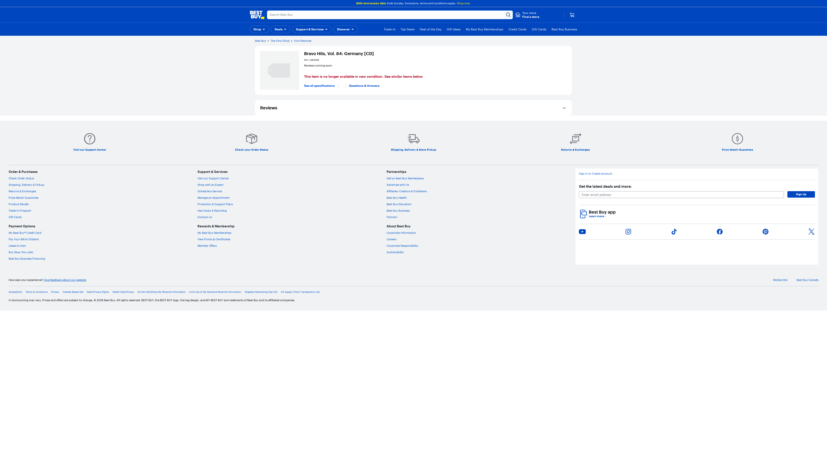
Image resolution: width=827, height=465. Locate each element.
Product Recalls (19, 204)
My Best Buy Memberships (214, 232)
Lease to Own (17, 245)
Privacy (55, 292)
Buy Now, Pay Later (21, 252)
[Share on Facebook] (719, 231)
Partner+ (392, 217)
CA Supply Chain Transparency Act (300, 292)
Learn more (597, 216)
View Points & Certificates (213, 239)
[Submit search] (508, 15)
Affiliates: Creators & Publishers (407, 191)
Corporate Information (401, 232)
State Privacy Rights (98, 292)
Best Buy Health (397, 197)
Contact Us (204, 217)
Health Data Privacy (123, 292)
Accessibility (15, 292)
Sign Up (801, 194)
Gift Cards (15, 217)
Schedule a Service (209, 191)
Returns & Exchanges (22, 191)
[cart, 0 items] (572, 14)
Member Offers (207, 245)
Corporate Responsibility (402, 245)
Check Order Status (21, 178)
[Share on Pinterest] (765, 231)
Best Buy (260, 40)
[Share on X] (811, 231)
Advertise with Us (398, 184)
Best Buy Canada (807, 280)
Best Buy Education (399, 204)
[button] (527, 15)
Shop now (463, 3)
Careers (391, 239)
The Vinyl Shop (280, 40)
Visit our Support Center (213, 178)
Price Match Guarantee (23, 197)
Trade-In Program (20, 210)
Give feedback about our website (65, 280)
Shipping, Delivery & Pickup (26, 184)
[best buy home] (257, 15)
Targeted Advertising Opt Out (261, 292)
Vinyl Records (302, 40)
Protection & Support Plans (215, 204)
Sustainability (395, 252)
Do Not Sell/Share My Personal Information (162, 292)
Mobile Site (780, 280)
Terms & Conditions (37, 292)
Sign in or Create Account (595, 173)
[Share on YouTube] (582, 231)
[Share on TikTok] (674, 231)
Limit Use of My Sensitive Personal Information (215, 292)
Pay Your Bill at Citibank (24, 239)
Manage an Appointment (213, 197)
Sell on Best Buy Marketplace (405, 178)
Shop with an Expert (210, 184)
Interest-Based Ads (73, 292)
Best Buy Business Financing (27, 258)
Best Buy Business (398, 210)
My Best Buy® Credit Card (25, 232)
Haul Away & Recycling (212, 210)
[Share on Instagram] (628, 231)
